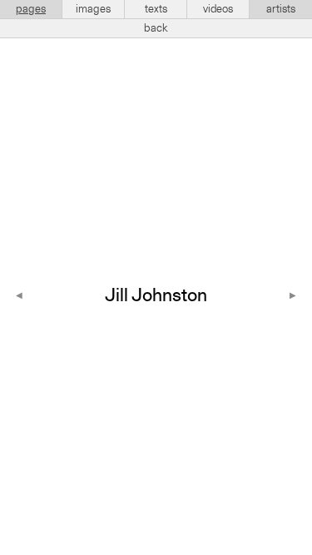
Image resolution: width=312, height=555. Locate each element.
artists (280, 9)
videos (218, 9)
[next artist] (293, 296)
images (93, 9)
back (156, 28)
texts (156, 9)
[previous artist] (19, 296)
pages (31, 9)
